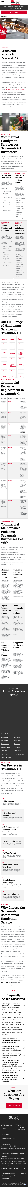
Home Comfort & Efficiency (20, 353)
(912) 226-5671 (15, 9)
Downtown (17, 737)
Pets (20, 358)
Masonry (5, 343)
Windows (20, 372)
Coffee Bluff (4, 737)
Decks (12, 343)
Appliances (4, 339)
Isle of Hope (17, 740)
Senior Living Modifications (12, 365)
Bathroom (12, 339)
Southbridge (17, 747)
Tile (12, 370)
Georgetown (4, 740)
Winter (4, 376)
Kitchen (12, 358)
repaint (23, 432)
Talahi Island (4, 750)
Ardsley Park (4, 734)
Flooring (12, 348)
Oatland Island (5, 744)
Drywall (4, 348)
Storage (4, 370)
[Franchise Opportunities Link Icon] (25, 1138)
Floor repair (15, 628)
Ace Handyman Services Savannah (15, 89)
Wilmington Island (6, 757)
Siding (20, 364)
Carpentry (20, 339)
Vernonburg (4, 754)
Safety (4, 364)
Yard (12, 376)
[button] (13, 1006)
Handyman (12, 353)
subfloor (21, 467)
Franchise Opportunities (7, 1138)
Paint (20, 376)
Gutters (4, 352)
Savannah (17, 744)
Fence (20, 348)
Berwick (16, 734)
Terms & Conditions (9, 1184)
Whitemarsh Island (19, 754)
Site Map (19, 1183)
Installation (4, 360)
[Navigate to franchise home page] (15, 2)
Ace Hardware (5, 1134)
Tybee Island (17, 750)
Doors (20, 343)
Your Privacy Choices (19, 1184)
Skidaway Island (5, 747)
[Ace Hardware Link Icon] (25, 1134)
